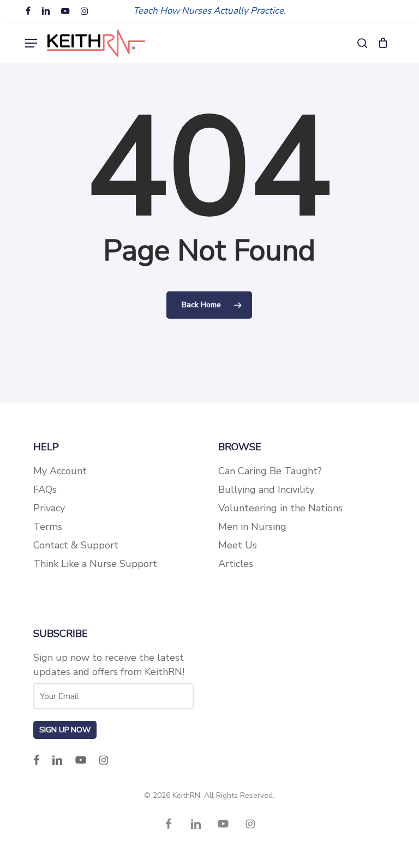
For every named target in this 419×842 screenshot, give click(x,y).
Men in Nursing (252, 526)
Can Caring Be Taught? (270, 470)
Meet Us (237, 545)
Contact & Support (75, 545)
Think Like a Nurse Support (95, 563)
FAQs (45, 489)
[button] (31, 43)
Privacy (49, 508)
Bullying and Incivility (266, 489)
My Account (60, 470)
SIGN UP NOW (65, 730)
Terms (47, 526)
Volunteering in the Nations (280, 508)
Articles (235, 563)
